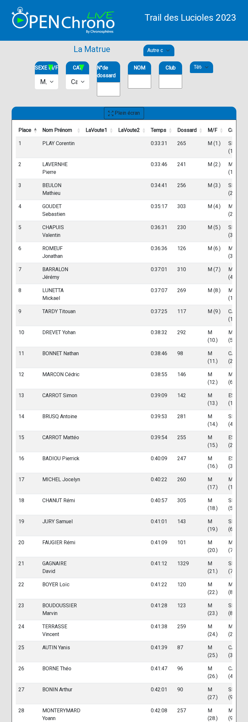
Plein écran (126, 113)
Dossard (187, 130)
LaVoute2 (129, 130)
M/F (212, 130)
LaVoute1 (96, 130)
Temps (158, 130)
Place (24, 130)
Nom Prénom (57, 130)
